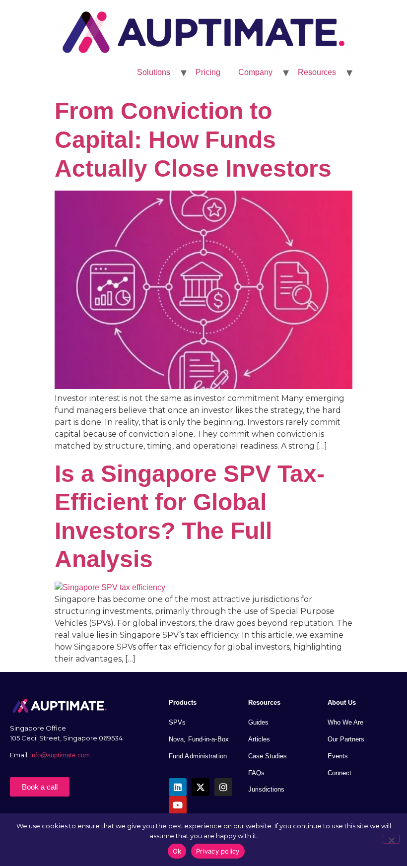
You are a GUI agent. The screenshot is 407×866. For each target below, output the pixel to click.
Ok (177, 851)
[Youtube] (178, 805)
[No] (391, 839)
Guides (258, 722)
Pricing (208, 72)
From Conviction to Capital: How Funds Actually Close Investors (193, 139)
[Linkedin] (178, 787)
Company (255, 72)
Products (183, 702)
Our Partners (346, 739)
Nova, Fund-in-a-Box (199, 739)
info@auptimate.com (61, 755)
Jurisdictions (266, 789)
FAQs (256, 773)
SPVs (177, 722)
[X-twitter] (200, 787)
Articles (259, 739)
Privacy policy (218, 851)
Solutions (153, 72)
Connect (339, 773)
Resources (317, 72)
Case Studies (267, 756)
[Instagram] (223, 787)
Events (338, 756)
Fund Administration (198, 756)
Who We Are (345, 722)
